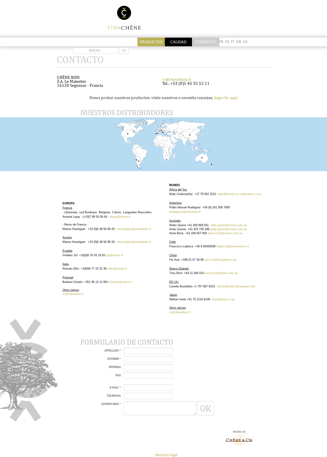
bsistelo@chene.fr (120, 282)
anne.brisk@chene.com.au (225, 233)
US (245, 42)
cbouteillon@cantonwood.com (236, 286)
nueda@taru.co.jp (223, 299)
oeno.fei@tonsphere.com (220, 259)
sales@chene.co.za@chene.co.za (238, 194)
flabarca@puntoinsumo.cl (232, 246)
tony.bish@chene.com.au (221, 273)
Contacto (206, 42)
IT (232, 42)
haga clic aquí (226, 97)
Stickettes (70, 42)
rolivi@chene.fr (117, 268)
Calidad (178, 42)
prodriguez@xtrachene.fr (185, 211)
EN (238, 42)
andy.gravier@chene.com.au (228, 229)
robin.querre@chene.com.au (228, 225)
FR (221, 42)
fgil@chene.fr (114, 255)
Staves (97, 42)
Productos (151, 42)
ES (227, 42)
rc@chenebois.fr (176, 79)
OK (124, 50)
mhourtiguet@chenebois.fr (134, 229)
